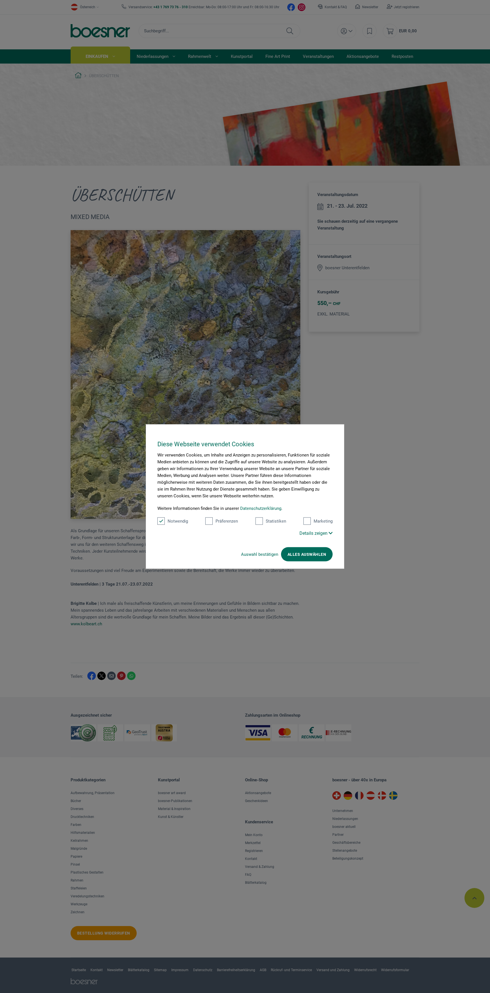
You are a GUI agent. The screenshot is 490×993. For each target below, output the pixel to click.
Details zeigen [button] (314, 533)
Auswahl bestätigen (259, 554)
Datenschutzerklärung (260, 508)
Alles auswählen (307, 554)
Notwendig (178, 521)
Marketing (323, 521)
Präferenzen (227, 521)
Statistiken (276, 521)
